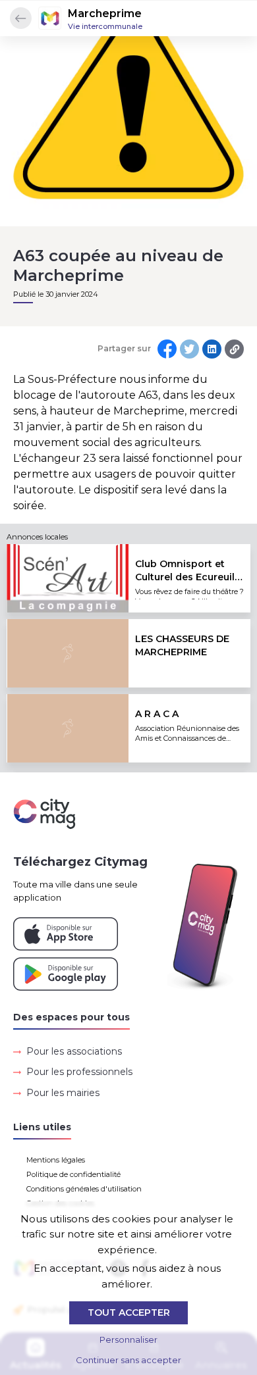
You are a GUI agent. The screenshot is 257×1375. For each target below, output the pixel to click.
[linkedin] (211, 349)
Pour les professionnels (79, 1072)
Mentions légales (55, 1159)
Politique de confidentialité (73, 1174)
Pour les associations (74, 1051)
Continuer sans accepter (128, 1360)
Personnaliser (128, 1339)
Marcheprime (105, 13)
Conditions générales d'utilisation (84, 1188)
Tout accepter (129, 1312)
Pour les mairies (63, 1093)
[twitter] (189, 349)
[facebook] (167, 349)
